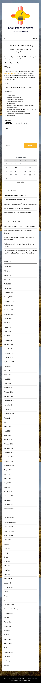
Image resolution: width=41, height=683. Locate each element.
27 (30, 175)
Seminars (7, 630)
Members (7, 574)
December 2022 (9, 452)
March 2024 (8, 388)
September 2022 (9, 465)
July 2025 (7, 323)
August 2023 (8, 418)
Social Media (8, 635)
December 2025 (9, 301)
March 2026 (8, 288)
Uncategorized (8, 652)
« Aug (18, 182)
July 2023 (7, 422)
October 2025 (8, 310)
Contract (7, 548)
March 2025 (8, 336)
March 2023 (8, 439)
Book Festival (8, 527)
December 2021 (9, 504)
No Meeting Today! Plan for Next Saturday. (17, 212)
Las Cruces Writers (20, 28)
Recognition (8, 622)
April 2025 (7, 331)
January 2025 (8, 344)
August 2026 (8, 266)
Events (6, 557)
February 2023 (8, 444)
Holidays (7, 561)
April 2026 (7, 284)
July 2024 (7, 370)
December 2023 (9, 400)
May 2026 (7, 279)
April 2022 (7, 487)
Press (6, 596)
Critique (6, 553)
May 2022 (7, 483)
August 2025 (8, 318)
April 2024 (7, 383)
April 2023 (7, 435)
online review (8, 583)
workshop (7, 661)
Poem (6, 591)
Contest (6, 544)
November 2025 (9, 305)
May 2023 (7, 431)
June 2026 (7, 275)
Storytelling (8, 639)
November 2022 (9, 457)
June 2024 (7, 375)
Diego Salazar (20, 52)
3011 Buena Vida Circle (11, 73)
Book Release (8, 535)
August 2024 (8, 366)
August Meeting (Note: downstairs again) (17, 208)
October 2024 (8, 357)
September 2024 (9, 362)
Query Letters (8, 613)
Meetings (7, 570)
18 (20, 171)
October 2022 (8, 461)
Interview (7, 566)
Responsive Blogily (15, 680)
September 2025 (9, 314)
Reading (6, 617)
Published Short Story (11, 609)
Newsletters (8, 579)
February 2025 (8, 340)
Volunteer (7, 656)
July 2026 (7, 271)
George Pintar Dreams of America (15, 195)
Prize (5, 600)
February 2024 (8, 392)
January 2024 (8, 396)
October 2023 (8, 409)
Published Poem (9, 604)
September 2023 (9, 413)
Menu (35, 38)
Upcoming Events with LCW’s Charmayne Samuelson (20, 204)
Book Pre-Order (9, 531)
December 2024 (9, 349)
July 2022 (7, 474)
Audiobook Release (10, 522)
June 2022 (7, 478)
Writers (6, 665)
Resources (7, 626)
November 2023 (9, 405)
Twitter (6, 648)
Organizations (8, 587)
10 (16, 167)
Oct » (22, 182)
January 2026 (8, 297)
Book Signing (8, 540)
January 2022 (8, 500)
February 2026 (8, 292)
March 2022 (8, 491)
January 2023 (8, 448)
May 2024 (7, 379)
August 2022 (8, 470)
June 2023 (7, 426)
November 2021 (9, 509)
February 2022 (8, 496)
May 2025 (7, 327)
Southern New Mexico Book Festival (15, 200)
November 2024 (9, 353)
